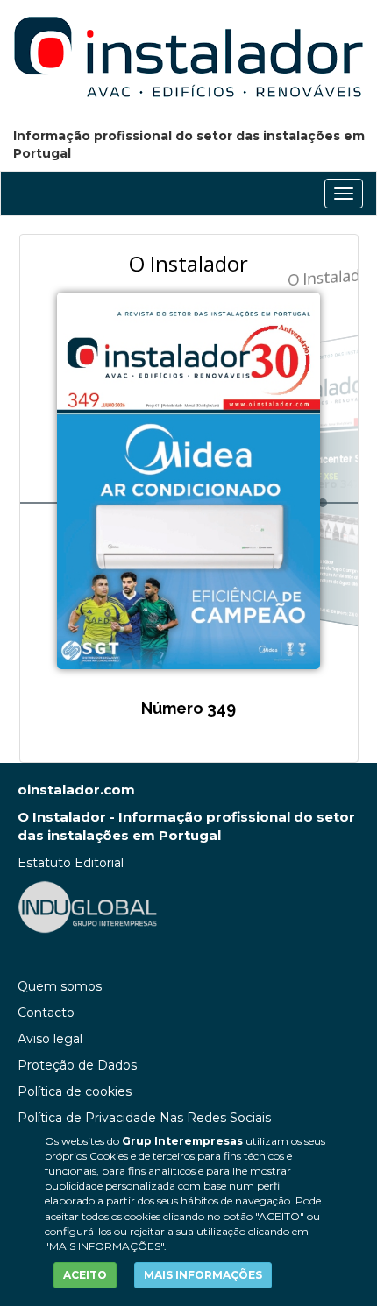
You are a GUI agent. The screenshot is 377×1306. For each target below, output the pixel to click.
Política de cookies (75, 1091)
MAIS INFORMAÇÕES (203, 1274)
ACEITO (85, 1274)
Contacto (46, 1012)
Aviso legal (50, 1039)
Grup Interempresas (182, 1140)
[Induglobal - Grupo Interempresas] (88, 906)
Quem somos (60, 986)
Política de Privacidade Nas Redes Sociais (144, 1118)
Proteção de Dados (77, 1065)
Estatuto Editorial (71, 863)
